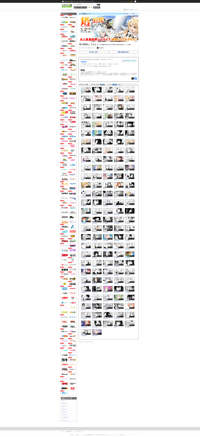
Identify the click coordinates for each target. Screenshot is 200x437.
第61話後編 (105, 197)
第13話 (104, 110)
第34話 (115, 145)
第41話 (82, 162)
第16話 (82, 119)
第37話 (93, 153)
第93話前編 (94, 301)
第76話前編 (105, 240)
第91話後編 (116, 292)
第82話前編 (127, 257)
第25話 (126, 127)
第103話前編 (127, 327)
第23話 (104, 127)
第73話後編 (105, 231)
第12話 (93, 110)
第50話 (126, 171)
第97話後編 (83, 318)
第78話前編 (94, 249)
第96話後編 (116, 309)
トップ (77, 7)
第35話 (126, 145)
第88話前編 (94, 283)
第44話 (115, 162)
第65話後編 (116, 205)
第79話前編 (116, 249)
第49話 (115, 171)
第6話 (82, 102)
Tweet (132, 78)
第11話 (82, 110)
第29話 (115, 136)
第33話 (104, 145)
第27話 (93, 136)
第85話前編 (83, 275)
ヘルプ (82, 434)
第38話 (104, 153)
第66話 (126, 205)
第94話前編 (116, 301)
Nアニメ (87, 1)
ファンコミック (65, 420)
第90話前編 (83, 292)
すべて (63, 400)
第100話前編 (84, 327)
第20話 (126, 119)
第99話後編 (127, 318)
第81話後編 (116, 257)
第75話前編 (83, 240)
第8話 (104, 102)
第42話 (93, 162)
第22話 (93, 127)
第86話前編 (105, 275)
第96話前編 (105, 309)
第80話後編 (94, 257)
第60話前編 (127, 188)
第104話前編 (95, 335)
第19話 (115, 119)
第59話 (115, 188)
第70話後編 (94, 223)
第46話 (82, 171)
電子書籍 (97, 7)
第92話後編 (83, 301)
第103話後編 (84, 335)
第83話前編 (94, 266)
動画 (66, 1)
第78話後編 (105, 249)
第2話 (93, 93)
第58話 (104, 188)
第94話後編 (127, 301)
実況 (84, 1)
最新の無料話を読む (123, 52)
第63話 (126, 197)
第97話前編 (127, 309)
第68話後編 (105, 214)
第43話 (104, 162)
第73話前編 (94, 231)
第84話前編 (116, 266)
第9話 (115, 102)
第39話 (115, 153)
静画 (68, 1)
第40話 (126, 153)
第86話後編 (116, 275)
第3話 (104, 93)
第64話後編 (94, 205)
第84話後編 (127, 266)
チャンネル (76, 1)
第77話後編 (83, 249)
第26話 (82, 136)
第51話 (82, 179)
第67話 (82, 214)
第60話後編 (83, 197)
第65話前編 (105, 205)
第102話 (116, 327)
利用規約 (77, 434)
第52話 (93, 179)
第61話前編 (94, 197)
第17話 (93, 119)
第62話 (115, 197)
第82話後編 (83, 266)
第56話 (82, 188)
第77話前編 (127, 240)
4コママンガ (65, 414)
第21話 (82, 127)
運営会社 (72, 434)
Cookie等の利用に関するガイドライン (104, 434)
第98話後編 (105, 318)
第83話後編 (105, 266)
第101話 (105, 327)
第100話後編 (95, 327)
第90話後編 (94, 292)
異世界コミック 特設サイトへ (131, 13)
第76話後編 (116, 240)
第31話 (82, 145)
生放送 (71, 1)
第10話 (126, 102)
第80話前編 (83, 257)
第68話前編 (94, 214)
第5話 (126, 93)
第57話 (93, 188)
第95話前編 (83, 309)
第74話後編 (127, 231)
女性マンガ (64, 411)
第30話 (126, 136)
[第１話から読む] (108, 41)
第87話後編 (83, 283)
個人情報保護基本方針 (89, 434)
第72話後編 (83, 231)
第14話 (115, 110)
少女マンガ (64, 409)
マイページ (135, 9)
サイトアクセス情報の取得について (120, 434)
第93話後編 (105, 301)
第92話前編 (127, 292)
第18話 (104, 119)
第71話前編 (105, 223)
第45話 (126, 162)
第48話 (104, 171)
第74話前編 (116, 231)
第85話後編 (94, 275)
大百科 (80, 1)
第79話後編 (127, 249)
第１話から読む (93, 52)
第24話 (115, 127)
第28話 (104, 136)
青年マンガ (64, 406)
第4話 (115, 93)
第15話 (126, 110)
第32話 (93, 145)
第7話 (93, 102)
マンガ (90, 7)
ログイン (122, 1)
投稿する (127, 9)
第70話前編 (83, 223)
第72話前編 (127, 223)
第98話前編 (94, 318)
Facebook (135, 78)
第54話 (115, 179)
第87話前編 (127, 275)
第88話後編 (105, 283)
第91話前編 (105, 292)
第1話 (82, 93)
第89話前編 (116, 283)
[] (109, 59)
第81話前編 (105, 257)
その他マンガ (65, 417)
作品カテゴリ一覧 (67, 398)
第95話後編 (94, 309)
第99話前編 (116, 318)
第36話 (82, 153)
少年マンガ (64, 403)
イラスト (84, 7)
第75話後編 (94, 240)
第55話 (126, 179)
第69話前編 (116, 214)
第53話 (104, 179)
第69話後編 (127, 214)
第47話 (93, 171)
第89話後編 (127, 283)
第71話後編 (116, 223)
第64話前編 (83, 205)
